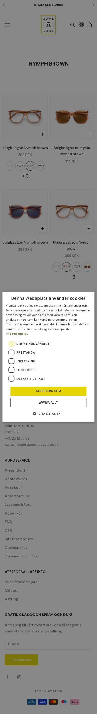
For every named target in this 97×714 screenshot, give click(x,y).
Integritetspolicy (17, 333)
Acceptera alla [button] (48, 391)
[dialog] (48, 357)
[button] (49, 413)
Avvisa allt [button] (48, 402)
